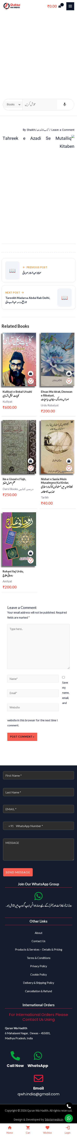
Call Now (15, 1065)
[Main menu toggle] (70, 6)
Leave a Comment (62, 130)
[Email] (38, 1078)
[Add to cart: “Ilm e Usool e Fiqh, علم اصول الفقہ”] (30, 461)
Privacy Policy (38, 966)
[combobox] (8, 826)
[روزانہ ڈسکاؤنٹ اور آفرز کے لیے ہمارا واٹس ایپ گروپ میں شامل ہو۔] (38, 896)
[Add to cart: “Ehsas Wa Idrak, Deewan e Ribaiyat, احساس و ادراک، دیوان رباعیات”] (69, 374)
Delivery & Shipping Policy (38, 982)
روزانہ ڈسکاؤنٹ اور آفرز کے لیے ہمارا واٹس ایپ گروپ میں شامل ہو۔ (38, 906)
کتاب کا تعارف (42, 130)
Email (38, 1088)
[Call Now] (15, 1055)
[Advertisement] (38, 52)
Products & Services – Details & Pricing (38, 949)
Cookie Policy (38, 974)
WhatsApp (37, 1065)
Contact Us (38, 941)
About (38, 932)
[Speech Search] (64, 104)
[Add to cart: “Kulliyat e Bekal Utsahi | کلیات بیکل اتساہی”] (30, 374)
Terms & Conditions (38, 958)
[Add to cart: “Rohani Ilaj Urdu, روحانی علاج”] (30, 553)
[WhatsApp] (38, 1055)
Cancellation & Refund (38, 991)
